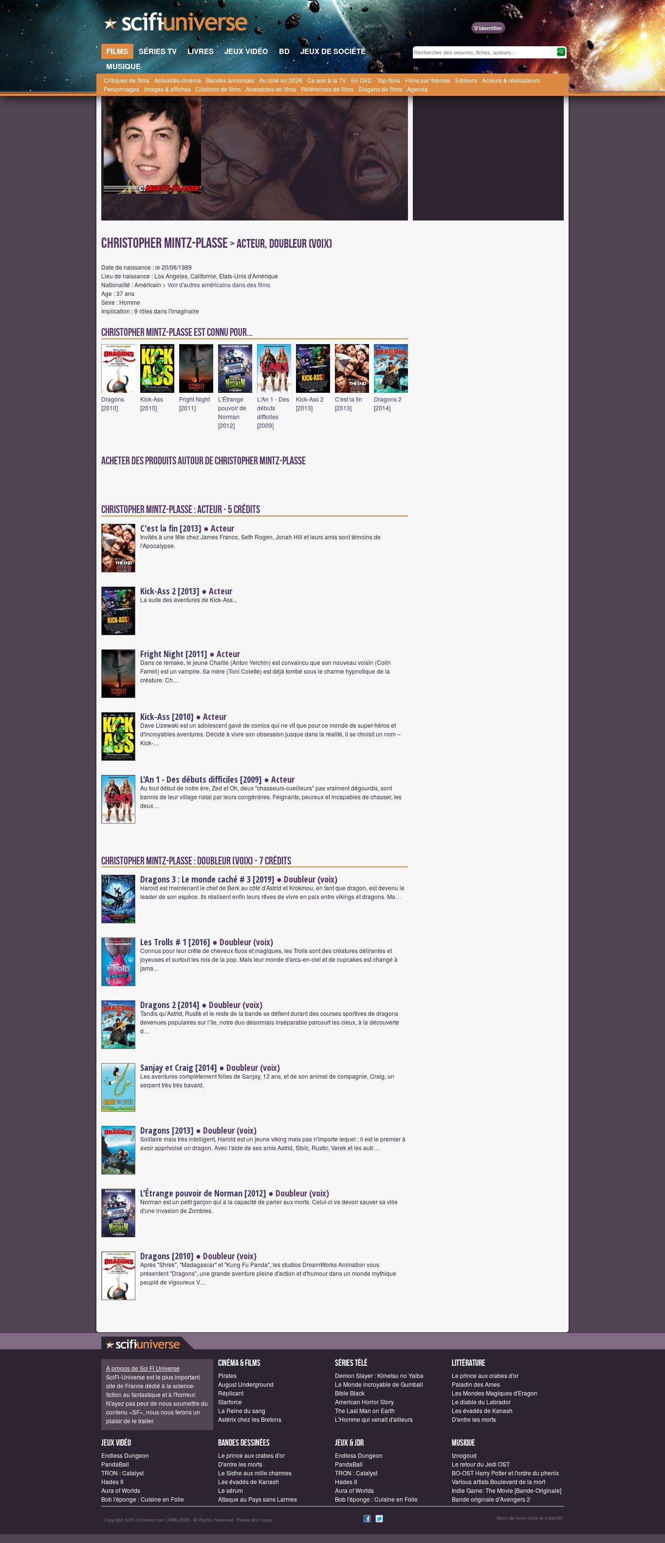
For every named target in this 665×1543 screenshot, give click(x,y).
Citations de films (218, 89)
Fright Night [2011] (194, 403)
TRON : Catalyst (122, 1473)
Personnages (121, 89)
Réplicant (230, 1393)
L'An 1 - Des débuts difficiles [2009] (273, 412)
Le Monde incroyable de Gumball (379, 1384)
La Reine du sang (241, 1410)
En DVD (361, 80)
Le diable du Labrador (481, 1401)
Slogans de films (380, 89)
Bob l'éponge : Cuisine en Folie (142, 1499)
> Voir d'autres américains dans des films (216, 284)
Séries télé (351, 1363)
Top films (388, 80)
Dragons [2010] (112, 403)
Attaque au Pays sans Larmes (257, 1499)
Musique (463, 1443)
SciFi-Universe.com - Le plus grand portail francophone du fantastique (176, 24)
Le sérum (230, 1490)
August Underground (246, 1384)
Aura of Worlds (120, 1490)
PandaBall (115, 1464)
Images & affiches (167, 89)
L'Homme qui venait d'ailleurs (374, 1419)
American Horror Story (364, 1401)
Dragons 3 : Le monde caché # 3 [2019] (207, 879)
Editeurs (466, 80)
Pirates (227, 1375)
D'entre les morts (474, 1419)
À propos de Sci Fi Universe (143, 1368)
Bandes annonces (230, 80)
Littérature (468, 1363)
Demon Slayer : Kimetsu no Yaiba (379, 1375)
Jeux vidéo (116, 1443)
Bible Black (350, 1393)
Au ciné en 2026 (280, 80)
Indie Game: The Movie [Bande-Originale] (506, 1490)
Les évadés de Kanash (482, 1410)
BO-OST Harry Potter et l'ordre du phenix (505, 1473)
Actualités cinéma (177, 80)
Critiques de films (126, 80)
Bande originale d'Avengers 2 (491, 1499)
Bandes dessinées (244, 1443)
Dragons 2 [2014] (388, 403)
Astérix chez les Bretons (249, 1419)
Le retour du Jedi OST (481, 1464)
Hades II (112, 1481)
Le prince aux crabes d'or (485, 1375)
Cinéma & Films (239, 1363)
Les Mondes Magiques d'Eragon (494, 1393)
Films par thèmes (427, 80)
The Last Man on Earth (365, 1410)
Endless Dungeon (125, 1455)
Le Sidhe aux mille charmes (255, 1473)
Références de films (327, 89)
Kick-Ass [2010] (151, 403)
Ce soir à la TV (326, 80)
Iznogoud (464, 1455)
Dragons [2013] (167, 1130)
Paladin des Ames (476, 1384)
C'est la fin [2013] (348, 403)
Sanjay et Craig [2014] (178, 1067)
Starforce (230, 1401)
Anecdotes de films (271, 89)
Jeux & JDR (349, 1443)
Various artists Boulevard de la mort (498, 1481)
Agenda (417, 89)
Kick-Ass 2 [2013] (310, 403)
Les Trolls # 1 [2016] (175, 942)
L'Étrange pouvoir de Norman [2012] (232, 412)
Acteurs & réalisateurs (511, 80)
